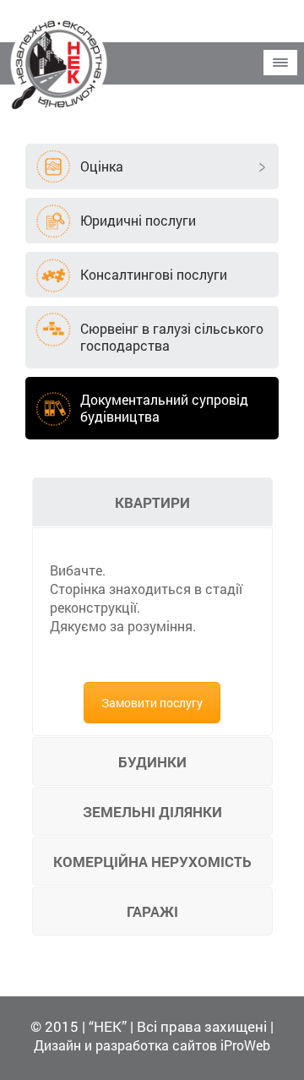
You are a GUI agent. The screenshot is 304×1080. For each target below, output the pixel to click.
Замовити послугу (152, 703)
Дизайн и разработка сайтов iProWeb (152, 1045)
